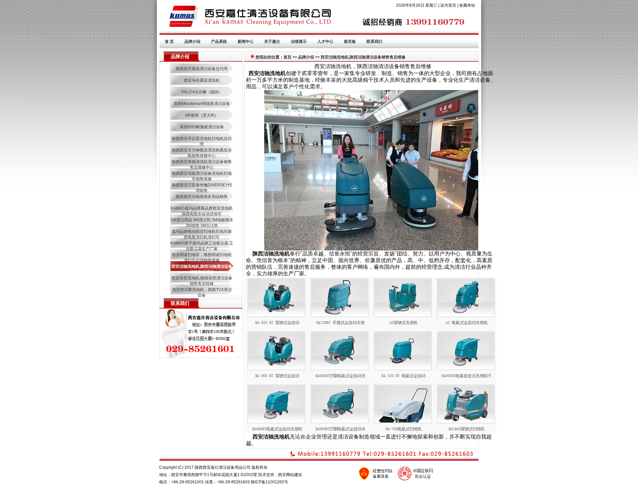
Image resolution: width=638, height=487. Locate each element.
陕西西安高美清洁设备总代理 (202, 68)
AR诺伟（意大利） (202, 115)
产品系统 (219, 41)
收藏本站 (467, 5)
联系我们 (374, 41)
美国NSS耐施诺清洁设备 (202, 127)
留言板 (350, 41)
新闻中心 (246, 41)
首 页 (169, 41)
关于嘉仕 (272, 41)
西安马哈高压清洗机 (202, 80)
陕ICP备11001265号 (269, 482)
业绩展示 (299, 41)
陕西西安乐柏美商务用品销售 (202, 196)
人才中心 (325, 41)
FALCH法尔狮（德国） (201, 92)
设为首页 (448, 5)
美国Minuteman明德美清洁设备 (202, 103)
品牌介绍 (192, 41)
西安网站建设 (290, 474)
